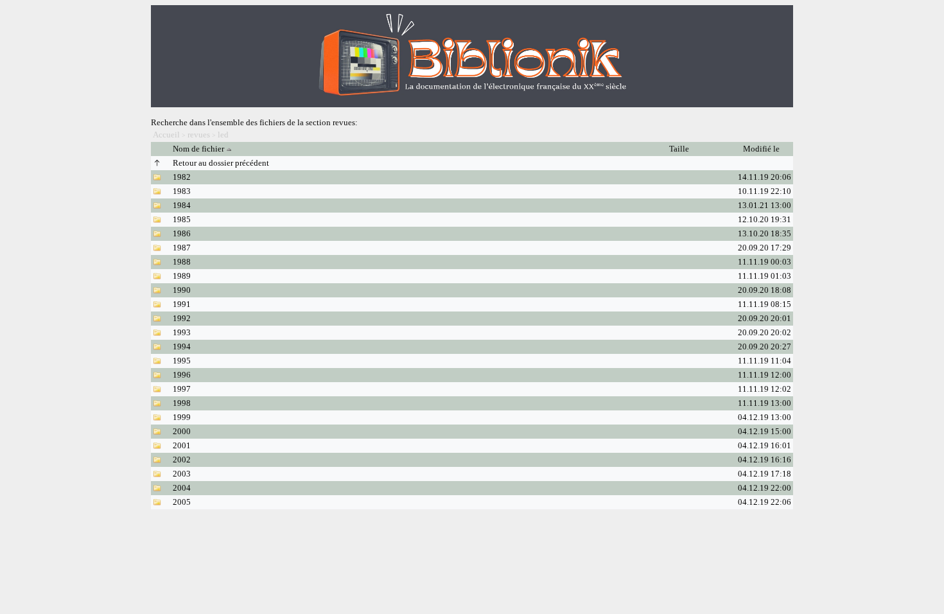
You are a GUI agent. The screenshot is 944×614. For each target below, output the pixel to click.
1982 (182, 177)
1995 (182, 360)
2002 (182, 459)
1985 (182, 219)
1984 (182, 205)
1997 (182, 389)
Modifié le (762, 149)
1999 (182, 417)
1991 (182, 304)
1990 (182, 290)
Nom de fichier (198, 149)
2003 (182, 473)
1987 (182, 247)
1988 (182, 262)
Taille (680, 149)
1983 (182, 191)
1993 (182, 332)
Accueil (166, 134)
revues (199, 134)
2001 (182, 445)
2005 (182, 502)
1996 (182, 375)
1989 (182, 276)
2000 (182, 431)
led (223, 134)
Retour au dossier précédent (221, 163)
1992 (182, 318)
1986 (182, 233)
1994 (182, 346)
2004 (182, 488)
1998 (182, 403)
